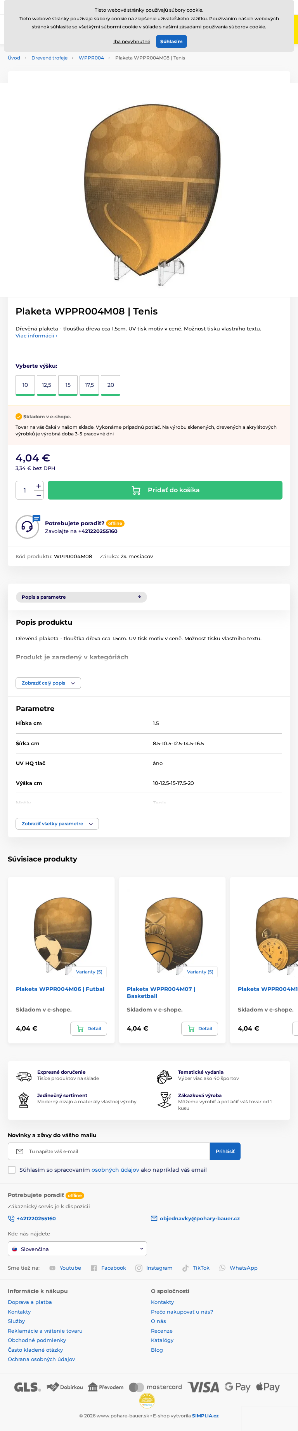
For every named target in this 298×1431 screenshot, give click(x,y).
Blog (157, 1350)
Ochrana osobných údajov (41, 1359)
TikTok (201, 1268)
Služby (16, 1321)
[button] (48, 683)
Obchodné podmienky (37, 1340)
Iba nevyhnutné (131, 41)
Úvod (14, 58)
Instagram (159, 1268)
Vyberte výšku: (36, 365)
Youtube (70, 1268)
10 (25, 384)
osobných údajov (115, 1169)
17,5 (89, 384)
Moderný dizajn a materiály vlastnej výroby (87, 1101)
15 (68, 384)
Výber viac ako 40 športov (208, 1078)
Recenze (162, 1331)
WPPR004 (91, 58)
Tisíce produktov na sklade (68, 1078)
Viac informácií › (36, 335)
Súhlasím (171, 41)
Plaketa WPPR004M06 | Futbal (60, 988)
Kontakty (19, 1312)
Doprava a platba (30, 1302)
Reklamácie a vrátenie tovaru (45, 1331)
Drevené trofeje (49, 58)
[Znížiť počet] (38, 495)
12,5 (46, 384)
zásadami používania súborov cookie (222, 27)
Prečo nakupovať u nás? (182, 1312)
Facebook (113, 1268)
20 (110, 384)
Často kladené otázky (35, 1350)
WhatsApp (244, 1268)
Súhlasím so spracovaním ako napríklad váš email (113, 1169)
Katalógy (162, 1340)
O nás (158, 1321)
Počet (25, 490)
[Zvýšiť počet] (38, 486)
